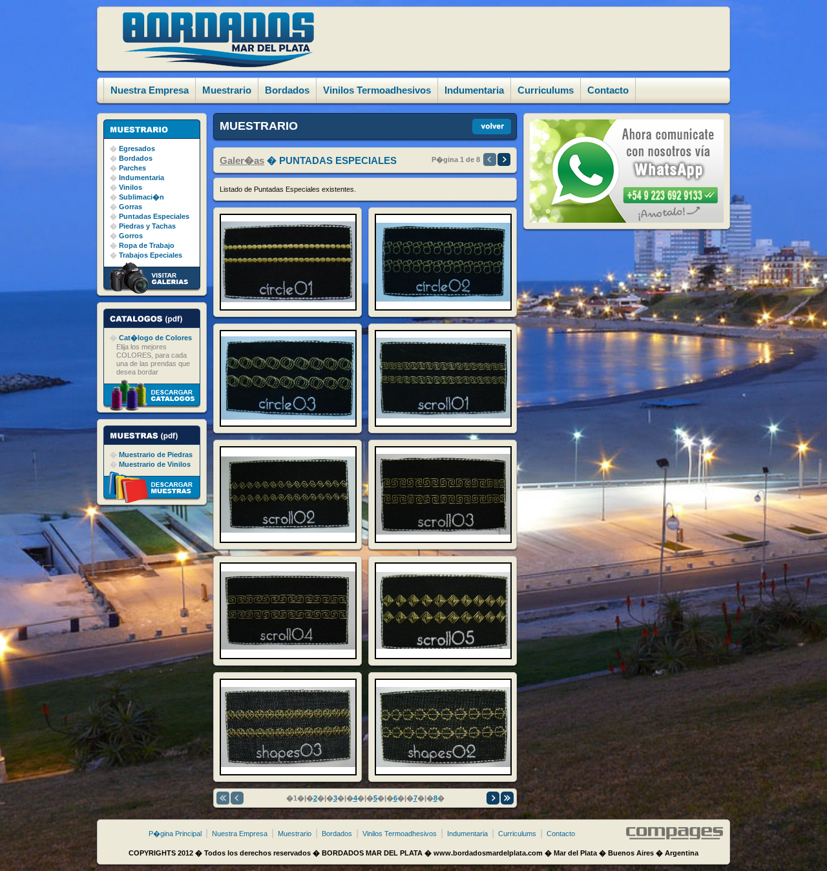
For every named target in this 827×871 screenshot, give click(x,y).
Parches (132, 168)
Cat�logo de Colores (155, 338)
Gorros (131, 236)
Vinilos (130, 187)
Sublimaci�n (141, 197)
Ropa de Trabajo (146, 245)
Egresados (137, 148)
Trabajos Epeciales (150, 255)
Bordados (135, 158)
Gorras (130, 206)
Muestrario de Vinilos (155, 464)
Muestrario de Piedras (156, 454)
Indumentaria (141, 177)
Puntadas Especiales (154, 216)
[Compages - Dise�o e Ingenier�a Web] (674, 837)
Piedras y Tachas (147, 226)
